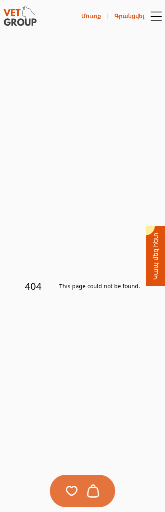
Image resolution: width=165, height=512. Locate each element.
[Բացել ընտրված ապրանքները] (72, 491)
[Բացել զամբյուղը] (93, 491)
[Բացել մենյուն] (156, 16)
